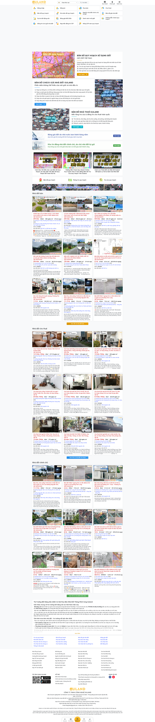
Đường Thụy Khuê (70, 398)
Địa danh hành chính (60, 665)
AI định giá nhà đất (37, 665)
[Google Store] (46, 681)
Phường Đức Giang (80, 535)
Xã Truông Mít (99, 533)
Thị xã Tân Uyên (87, 220)
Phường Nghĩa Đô (100, 355)
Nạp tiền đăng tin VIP (60, 660)
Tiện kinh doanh (76, 226)
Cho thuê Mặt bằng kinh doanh (108, 670)
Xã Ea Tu (80, 306)
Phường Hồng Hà (100, 441)
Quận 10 (79, 578)
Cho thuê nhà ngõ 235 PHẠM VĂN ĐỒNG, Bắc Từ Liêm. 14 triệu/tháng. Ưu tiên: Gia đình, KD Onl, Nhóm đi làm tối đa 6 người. (107, 349)
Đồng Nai (77, 263)
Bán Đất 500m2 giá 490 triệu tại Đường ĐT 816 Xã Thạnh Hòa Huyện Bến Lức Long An (46, 527)
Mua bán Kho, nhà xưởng (84, 660)
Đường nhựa (74, 225)
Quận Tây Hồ (53, 442)
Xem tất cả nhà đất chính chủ (77, 596)
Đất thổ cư (43, 228)
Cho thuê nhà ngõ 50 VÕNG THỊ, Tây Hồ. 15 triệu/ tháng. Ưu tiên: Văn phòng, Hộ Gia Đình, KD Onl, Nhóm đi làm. (46, 435)
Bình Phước (86, 264)
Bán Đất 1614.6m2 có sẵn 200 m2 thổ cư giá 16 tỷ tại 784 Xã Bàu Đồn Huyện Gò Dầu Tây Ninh (108, 527)
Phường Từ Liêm (108, 398)
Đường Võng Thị (39, 441)
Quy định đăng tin (82, 684)
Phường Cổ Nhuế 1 (100, 357)
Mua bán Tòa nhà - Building (85, 663)
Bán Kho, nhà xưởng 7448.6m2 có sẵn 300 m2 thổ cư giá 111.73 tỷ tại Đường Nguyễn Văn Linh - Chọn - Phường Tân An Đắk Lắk (77, 297)
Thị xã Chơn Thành (78, 264)
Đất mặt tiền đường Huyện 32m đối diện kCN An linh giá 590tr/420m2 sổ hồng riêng (46, 257)
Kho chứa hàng (86, 310)
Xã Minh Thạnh (99, 220)
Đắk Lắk (88, 303)
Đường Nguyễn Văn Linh (71, 303)
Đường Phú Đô (99, 398)
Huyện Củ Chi (108, 264)
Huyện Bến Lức (54, 535)
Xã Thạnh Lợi (45, 533)
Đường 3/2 (68, 576)
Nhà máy (73, 310)
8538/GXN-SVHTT (80, 698)
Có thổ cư (69, 226)
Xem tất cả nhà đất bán (77, 323)
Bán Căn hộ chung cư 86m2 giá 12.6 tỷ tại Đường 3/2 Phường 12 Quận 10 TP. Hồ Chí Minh (77, 570)
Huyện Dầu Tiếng (108, 222)
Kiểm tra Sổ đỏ (58, 667)
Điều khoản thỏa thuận (61, 676)
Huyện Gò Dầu (106, 535)
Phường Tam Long (100, 303)
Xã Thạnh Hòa (46, 535)
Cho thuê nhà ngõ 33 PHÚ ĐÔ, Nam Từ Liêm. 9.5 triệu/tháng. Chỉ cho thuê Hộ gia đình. (107, 392)
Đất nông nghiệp (112, 225)
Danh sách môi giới (60, 663)
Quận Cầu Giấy (37, 403)
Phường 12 (73, 578)
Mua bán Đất (81, 656)
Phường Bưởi (46, 442)
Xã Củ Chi (98, 263)
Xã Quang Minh (79, 355)
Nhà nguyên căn (45, 307)
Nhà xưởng (79, 310)
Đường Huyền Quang (40, 303)
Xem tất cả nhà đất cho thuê (77, 457)
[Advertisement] (77, 39)
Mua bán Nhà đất (82, 651)
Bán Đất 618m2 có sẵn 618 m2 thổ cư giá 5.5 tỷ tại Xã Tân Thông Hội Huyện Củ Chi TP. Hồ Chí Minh (107, 257)
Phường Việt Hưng (79, 533)
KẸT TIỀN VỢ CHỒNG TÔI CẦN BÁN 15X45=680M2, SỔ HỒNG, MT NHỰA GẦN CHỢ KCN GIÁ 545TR (107, 214)
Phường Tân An (82, 303)
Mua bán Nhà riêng (83, 653)
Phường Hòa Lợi (39, 576)
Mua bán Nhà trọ (82, 665)
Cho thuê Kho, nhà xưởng (107, 663)
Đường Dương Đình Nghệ (41, 398)
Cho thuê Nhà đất (105, 651)
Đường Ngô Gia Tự (70, 533)
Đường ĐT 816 (38, 533)
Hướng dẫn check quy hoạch (39, 656)
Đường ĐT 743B (69, 220)
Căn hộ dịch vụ (75, 583)
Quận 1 (57, 303)
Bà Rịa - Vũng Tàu (117, 304)
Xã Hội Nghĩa (38, 264)
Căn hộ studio (44, 363)
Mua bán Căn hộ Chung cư (84, 658)
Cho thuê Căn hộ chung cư (107, 658)
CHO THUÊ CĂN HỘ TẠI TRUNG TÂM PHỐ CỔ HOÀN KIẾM (46, 349)
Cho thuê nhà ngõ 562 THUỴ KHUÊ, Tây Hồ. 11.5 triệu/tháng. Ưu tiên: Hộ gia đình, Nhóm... (77, 392)
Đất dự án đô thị (114, 582)
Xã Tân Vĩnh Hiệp (78, 220)
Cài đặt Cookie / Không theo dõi (63, 681)
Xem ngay (117, 136)
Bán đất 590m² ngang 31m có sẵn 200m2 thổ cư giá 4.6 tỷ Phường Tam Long (107, 296)
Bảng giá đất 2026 (36, 663)
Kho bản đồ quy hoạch (38, 653)
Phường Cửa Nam (52, 355)
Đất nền (110, 308)
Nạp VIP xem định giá (37, 667)
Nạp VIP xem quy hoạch (38, 658)
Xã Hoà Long (99, 304)
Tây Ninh (52, 533)
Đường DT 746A (39, 220)
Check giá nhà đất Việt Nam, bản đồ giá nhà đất (77, 187)
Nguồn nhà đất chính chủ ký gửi (63, 656)
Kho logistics (67, 312)
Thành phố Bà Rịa (107, 304)
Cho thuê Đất (104, 656)
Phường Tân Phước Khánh (49, 223)
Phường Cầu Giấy (52, 398)
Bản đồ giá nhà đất (37, 660)
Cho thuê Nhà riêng (106, 653)
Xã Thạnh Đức (99, 576)
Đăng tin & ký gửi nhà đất (61, 658)
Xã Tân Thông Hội (100, 264)
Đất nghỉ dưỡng (54, 540)
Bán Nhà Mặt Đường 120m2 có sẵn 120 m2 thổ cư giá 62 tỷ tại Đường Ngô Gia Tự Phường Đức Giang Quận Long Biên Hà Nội (77, 527)
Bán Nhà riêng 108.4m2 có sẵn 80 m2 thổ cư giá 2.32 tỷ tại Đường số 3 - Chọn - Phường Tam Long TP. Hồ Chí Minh (107, 483)
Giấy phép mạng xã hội (84, 679)
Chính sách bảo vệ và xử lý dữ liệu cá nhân (65, 679)
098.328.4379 (89, 705)
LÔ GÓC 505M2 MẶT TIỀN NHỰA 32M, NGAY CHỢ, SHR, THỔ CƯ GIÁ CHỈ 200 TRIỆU (77, 214)
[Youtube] (113, 677)
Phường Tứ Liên (100, 442)
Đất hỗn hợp (105, 581)
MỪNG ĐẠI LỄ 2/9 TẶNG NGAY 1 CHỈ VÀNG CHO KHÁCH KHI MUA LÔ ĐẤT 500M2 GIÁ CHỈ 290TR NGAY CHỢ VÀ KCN (46, 214)
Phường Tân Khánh (48, 220)
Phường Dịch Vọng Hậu (54, 401)
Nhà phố (73, 446)
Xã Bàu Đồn (99, 535)
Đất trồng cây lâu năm (46, 581)
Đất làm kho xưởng (51, 228)
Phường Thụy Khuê (80, 400)
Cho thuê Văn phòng (106, 660)
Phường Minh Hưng (70, 263)
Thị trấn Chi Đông (79, 357)
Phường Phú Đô (108, 400)
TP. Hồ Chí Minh (57, 220)
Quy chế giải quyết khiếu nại (85, 681)
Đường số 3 (98, 489)
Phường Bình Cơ (39, 263)
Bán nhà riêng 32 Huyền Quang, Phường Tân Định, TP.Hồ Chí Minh (46, 296)
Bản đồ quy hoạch (36, 651)
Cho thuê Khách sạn (106, 667)
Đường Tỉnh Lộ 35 (69, 355)
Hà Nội (59, 355)
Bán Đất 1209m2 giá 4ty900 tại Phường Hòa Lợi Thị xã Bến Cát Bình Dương (46, 570)
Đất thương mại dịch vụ (52, 268)
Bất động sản (58, 651)
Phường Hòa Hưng (75, 576)
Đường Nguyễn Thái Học (41, 355)
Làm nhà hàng (84, 226)
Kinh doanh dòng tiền (83, 225)
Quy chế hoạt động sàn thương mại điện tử (88, 674)
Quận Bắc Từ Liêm (110, 357)
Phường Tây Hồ (79, 398)
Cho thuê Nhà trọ (105, 665)
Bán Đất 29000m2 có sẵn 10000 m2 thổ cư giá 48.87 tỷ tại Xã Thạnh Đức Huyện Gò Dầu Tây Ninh (107, 570)
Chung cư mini (52, 363)
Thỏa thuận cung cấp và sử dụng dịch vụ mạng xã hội (91, 677)
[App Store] (46, 678)
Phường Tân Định (50, 303)
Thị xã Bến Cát (47, 578)
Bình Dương (42, 225)
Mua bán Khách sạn (83, 667)
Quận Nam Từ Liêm (117, 400)
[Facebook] (110, 677)
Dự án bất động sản (60, 653)
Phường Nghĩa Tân (70, 442)
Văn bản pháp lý (59, 683)
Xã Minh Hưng (68, 264)
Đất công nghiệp (105, 582)
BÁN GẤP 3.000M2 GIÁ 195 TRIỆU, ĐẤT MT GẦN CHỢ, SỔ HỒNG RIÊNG (76, 257)
